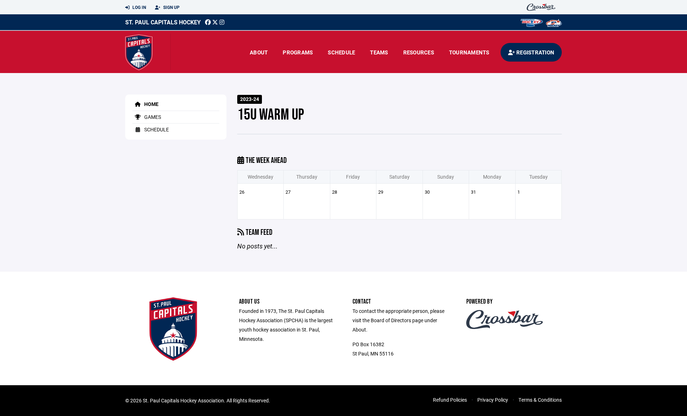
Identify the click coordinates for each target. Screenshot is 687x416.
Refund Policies (450, 399)
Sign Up (171, 7)
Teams (379, 52)
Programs (298, 52)
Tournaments (469, 52)
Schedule (341, 52)
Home (151, 104)
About (259, 52)
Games (152, 116)
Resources (418, 52)
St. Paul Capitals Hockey (163, 22)
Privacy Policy (492, 399)
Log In (138, 7)
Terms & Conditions (540, 399)
